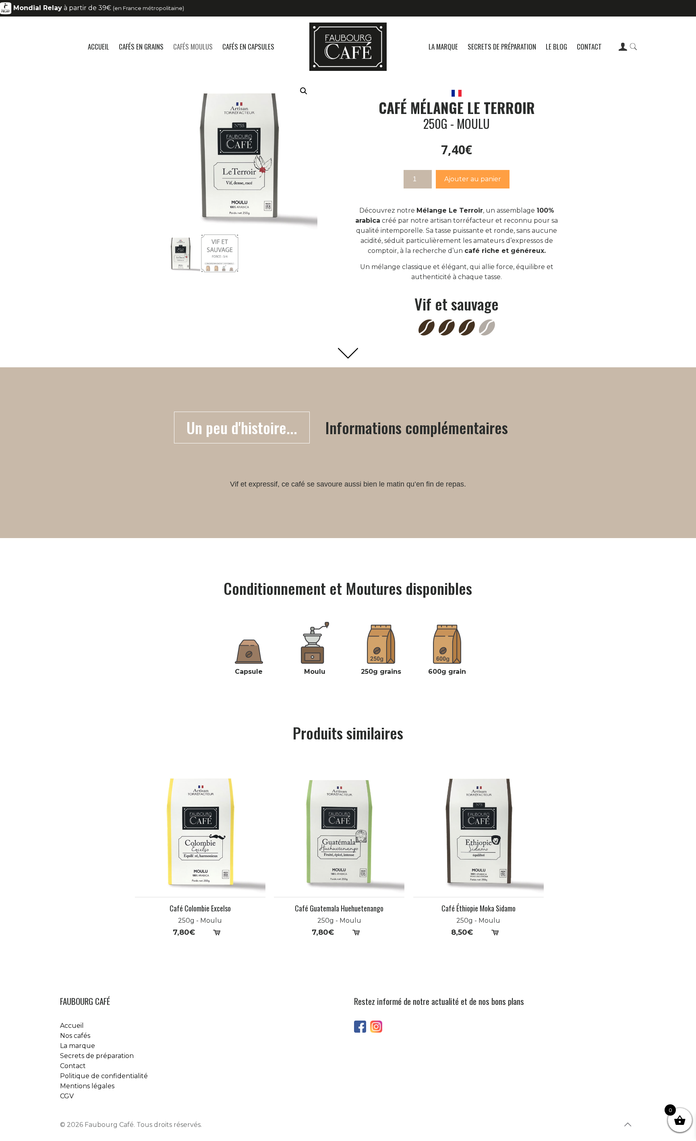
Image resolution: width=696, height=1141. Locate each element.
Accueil (72, 1025)
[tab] (242, 427)
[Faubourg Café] (348, 47)
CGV (67, 1096)
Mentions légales (87, 1086)
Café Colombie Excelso (200, 908)
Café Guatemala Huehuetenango (339, 908)
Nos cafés (75, 1036)
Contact (73, 1066)
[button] (303, 91)
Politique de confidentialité (104, 1076)
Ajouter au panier (472, 179)
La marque (77, 1046)
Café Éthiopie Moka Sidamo (478, 908)
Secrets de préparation (97, 1056)
